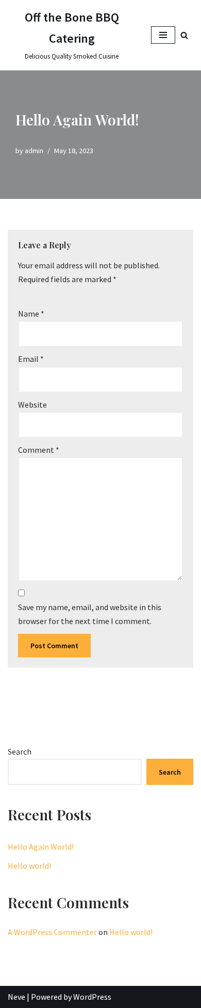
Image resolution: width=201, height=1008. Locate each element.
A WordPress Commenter (52, 932)
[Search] (184, 35)
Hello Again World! (41, 846)
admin (34, 150)
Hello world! (29, 865)
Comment (38, 450)
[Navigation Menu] (163, 35)
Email (31, 359)
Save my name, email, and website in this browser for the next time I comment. (89, 614)
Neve (16, 997)
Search (19, 751)
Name (31, 313)
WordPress (92, 997)
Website (32, 404)
